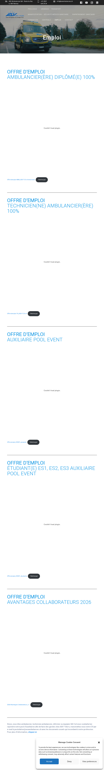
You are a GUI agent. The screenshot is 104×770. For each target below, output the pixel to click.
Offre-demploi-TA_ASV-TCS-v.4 (17, 313)
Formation (33, 20)
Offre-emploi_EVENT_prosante (16, 442)
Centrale (46, 20)
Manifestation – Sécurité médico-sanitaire (48, 14)
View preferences (89, 761)
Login (79, 20)
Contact (69, 20)
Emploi (58, 20)
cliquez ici (32, 732)
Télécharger (42, 180)
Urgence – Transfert (51, 9)
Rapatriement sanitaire (83, 14)
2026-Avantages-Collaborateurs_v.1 (18, 705)
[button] (99, 742)
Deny (69, 761)
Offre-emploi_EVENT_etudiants (17, 576)
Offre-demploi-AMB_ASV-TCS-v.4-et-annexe (21, 180)
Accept (49, 761)
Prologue (32, 9)
